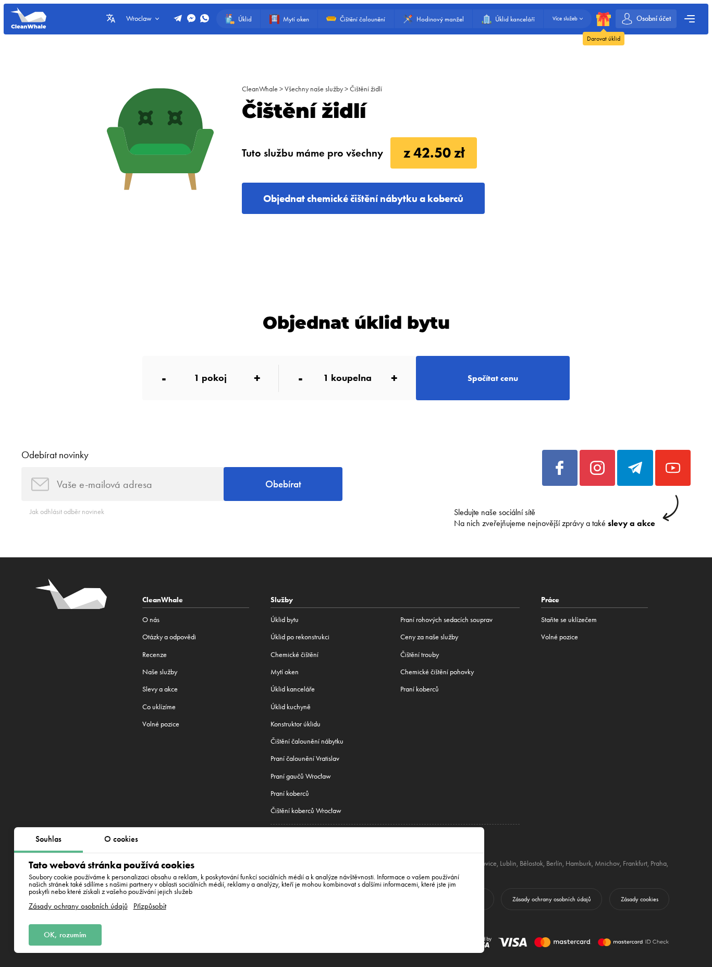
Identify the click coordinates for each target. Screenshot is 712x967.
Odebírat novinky (55, 455)
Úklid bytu (285, 619)
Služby (282, 599)
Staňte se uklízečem (569, 619)
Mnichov (607, 863)
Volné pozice (160, 724)
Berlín (554, 863)
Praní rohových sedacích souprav (446, 619)
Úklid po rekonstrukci (300, 636)
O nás (150, 619)
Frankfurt (635, 863)
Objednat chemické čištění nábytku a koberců (363, 199)
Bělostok (531, 863)
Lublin (508, 863)
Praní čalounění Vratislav (305, 758)
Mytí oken (285, 671)
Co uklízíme (159, 706)
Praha (658, 863)
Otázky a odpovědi (169, 636)
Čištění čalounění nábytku (307, 741)
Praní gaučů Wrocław (301, 776)
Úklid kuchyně (291, 706)
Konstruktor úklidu (296, 724)
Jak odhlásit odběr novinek (67, 511)
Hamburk (579, 863)
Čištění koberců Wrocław (306, 810)
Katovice (485, 863)
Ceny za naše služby (429, 636)
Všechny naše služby (314, 89)
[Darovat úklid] (603, 19)
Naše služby (159, 671)
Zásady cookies (639, 899)
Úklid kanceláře (293, 689)
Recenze (154, 654)
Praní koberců (290, 793)
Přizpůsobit (149, 906)
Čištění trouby (419, 654)
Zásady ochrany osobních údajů (78, 906)
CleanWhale (260, 89)
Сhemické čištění (294, 654)
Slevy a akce (160, 689)
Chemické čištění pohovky (437, 671)
